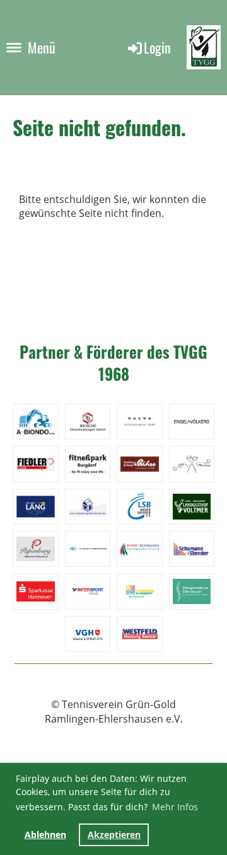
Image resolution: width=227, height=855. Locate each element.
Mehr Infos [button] (175, 807)
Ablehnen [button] (45, 834)
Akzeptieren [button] (114, 834)
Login (157, 47)
